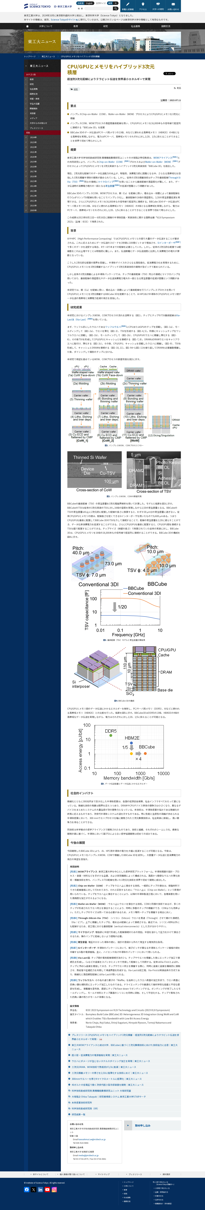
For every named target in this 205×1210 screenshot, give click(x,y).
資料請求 (166, 1174)
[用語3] (74, 903)
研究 (76, 89)
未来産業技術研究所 (82, 1102)
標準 (110, 3)
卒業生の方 (159, 1196)
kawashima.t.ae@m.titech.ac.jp (92, 1139)
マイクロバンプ (108, 181)
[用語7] (74, 947)
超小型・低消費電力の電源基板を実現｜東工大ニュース (100, 1055)
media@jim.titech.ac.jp (88, 1155)
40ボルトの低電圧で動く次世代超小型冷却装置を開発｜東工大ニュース (108, 1084)
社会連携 (127, 1197)
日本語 (80, 3)
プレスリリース (135, 1174)
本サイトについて (40, 1174)
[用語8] (74, 957)
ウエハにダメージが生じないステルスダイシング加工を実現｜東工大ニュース (111, 1061)
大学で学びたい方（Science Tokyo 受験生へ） (165, 1183)
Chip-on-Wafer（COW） (114, 161)
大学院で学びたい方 (162, 1188)
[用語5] (74, 932)
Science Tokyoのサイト (63, 19)
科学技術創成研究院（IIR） (85, 1108)
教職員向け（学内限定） (164, 1203)
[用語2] (74, 885)
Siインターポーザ (169, 242)
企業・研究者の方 (161, 1192)
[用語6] (74, 942)
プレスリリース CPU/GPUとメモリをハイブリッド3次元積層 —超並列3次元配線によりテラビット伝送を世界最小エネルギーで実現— (125, 1037)
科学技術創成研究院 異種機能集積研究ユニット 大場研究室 (101, 1090)
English (89, 3)
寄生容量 (112, 185)
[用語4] (74, 918)
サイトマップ (104, 1174)
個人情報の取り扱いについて (72, 1174)
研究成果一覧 (78, 1114)
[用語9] (74, 980)
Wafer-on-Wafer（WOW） (161, 161)
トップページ (30, 56)
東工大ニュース (48, 56)
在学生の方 (159, 1199)
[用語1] (74, 871)
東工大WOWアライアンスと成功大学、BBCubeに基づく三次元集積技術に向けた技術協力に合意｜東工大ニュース (125, 1047)
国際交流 (127, 1201)
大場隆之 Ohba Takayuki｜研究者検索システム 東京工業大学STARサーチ (109, 1096)
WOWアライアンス (165, 157)
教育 (125, 1190)
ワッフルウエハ (115, 326)
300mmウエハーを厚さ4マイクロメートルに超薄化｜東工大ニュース (107, 1078)
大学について (129, 1186)
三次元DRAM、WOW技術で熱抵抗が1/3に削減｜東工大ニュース (104, 1067)
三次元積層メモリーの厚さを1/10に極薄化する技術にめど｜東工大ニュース (110, 1072)
